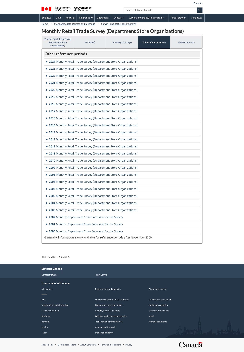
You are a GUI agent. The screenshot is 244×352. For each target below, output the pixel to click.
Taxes (44, 332)
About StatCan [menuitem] (178, 17)
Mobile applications (67, 344)
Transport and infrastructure (109, 321)
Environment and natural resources (112, 299)
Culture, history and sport (107, 310)
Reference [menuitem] (84, 17)
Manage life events (158, 321)
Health (45, 327)
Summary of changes (122, 42)
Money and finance (104, 332)
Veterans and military (159, 310)
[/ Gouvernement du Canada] (67, 9)
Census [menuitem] (118, 17)
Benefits (45, 321)
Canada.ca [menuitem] (196, 17)
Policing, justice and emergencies (111, 316)
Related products (186, 42)
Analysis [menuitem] (70, 17)
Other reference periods (154, 42)
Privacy (128, 344)
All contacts (47, 289)
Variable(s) (90, 42)
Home (45, 23)
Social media (48, 344)
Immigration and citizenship (55, 305)
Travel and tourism (50, 310)
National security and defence (109, 305)
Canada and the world (105, 327)
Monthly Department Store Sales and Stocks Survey (86, 217)
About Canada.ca (88, 344)
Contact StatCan (49, 274)
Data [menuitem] (58, 17)
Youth (151, 316)
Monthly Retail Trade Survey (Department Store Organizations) (57, 42)
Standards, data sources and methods (74, 23)
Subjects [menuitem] (46, 17)
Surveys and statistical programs (118, 23)
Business (46, 316)
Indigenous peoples (158, 305)
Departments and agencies (108, 289)
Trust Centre (101, 274)
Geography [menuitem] (103, 17)
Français (198, 3)
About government (158, 289)
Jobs (43, 299)
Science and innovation (160, 299)
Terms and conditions (111, 344)
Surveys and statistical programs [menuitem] (146, 17)
